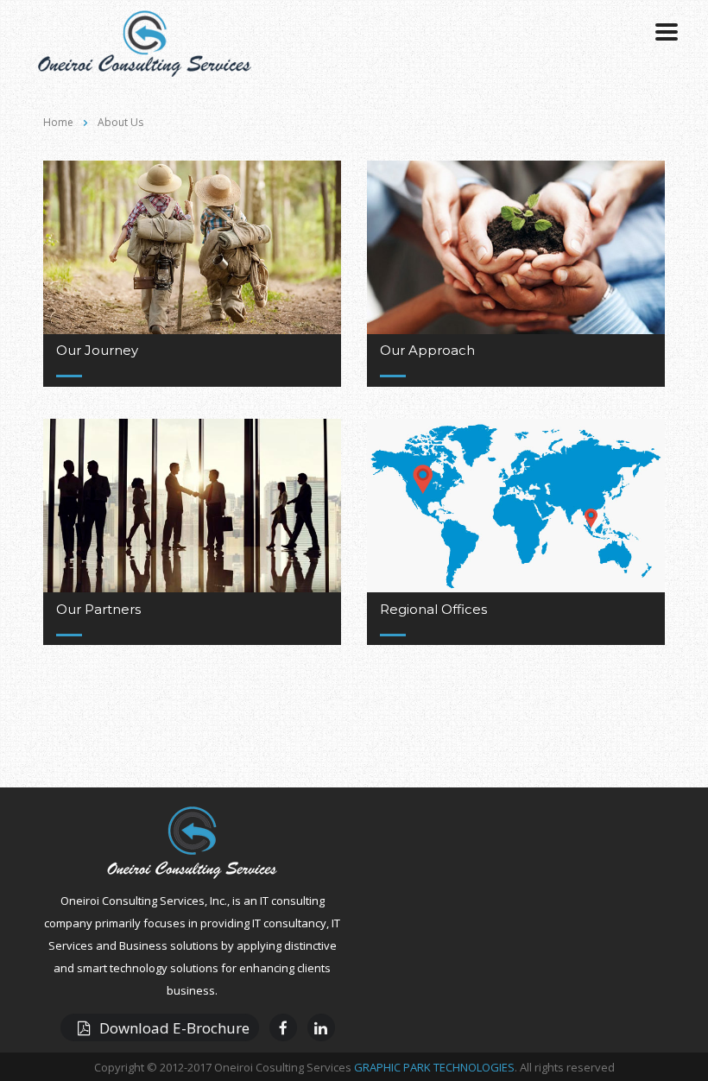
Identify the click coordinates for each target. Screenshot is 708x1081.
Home (58, 122)
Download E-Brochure (174, 1028)
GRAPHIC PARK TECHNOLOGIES (434, 1067)
